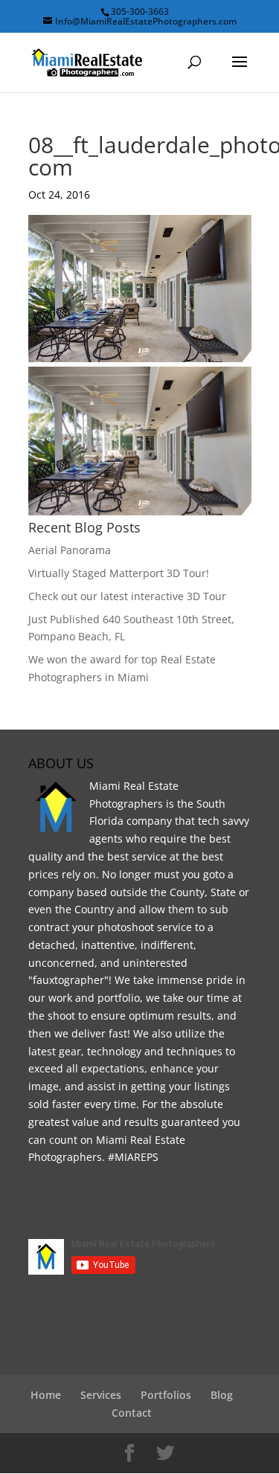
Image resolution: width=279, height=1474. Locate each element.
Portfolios (166, 1395)
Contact (132, 1413)
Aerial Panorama (69, 550)
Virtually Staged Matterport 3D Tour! (118, 573)
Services (100, 1395)
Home (46, 1395)
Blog (222, 1395)
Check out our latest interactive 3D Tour (127, 596)
